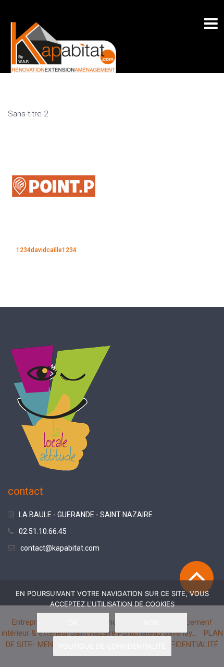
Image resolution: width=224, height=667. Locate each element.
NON (151, 622)
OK (73, 622)
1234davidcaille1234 (46, 250)
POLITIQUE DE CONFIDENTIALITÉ (112, 646)
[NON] (211, 623)
